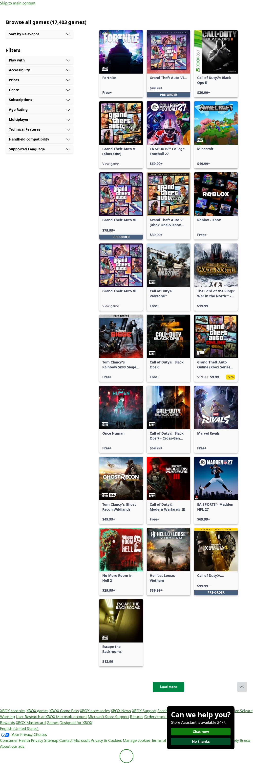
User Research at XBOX (36, 716)
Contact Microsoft (74, 740)
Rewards (7, 722)
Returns (136, 716)
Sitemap (51, 740)
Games (53, 722)
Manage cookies (136, 740)
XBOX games (37, 710)
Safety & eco (239, 740)
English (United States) (19, 728)
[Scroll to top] (242, 687)
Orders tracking (157, 716)
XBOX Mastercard (31, 722)
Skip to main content (17, 2)
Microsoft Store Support (108, 716)
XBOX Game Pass (64, 710)
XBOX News (121, 710)
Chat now (201, 731)
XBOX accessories (95, 710)
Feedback (165, 710)
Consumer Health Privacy (21, 740)
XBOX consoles (12, 710)
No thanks (201, 741)
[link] (121, 63)
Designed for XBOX (76, 722)
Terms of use (162, 740)
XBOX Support (144, 710)
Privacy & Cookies (106, 740)
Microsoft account (71, 716)
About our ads (12, 746)
